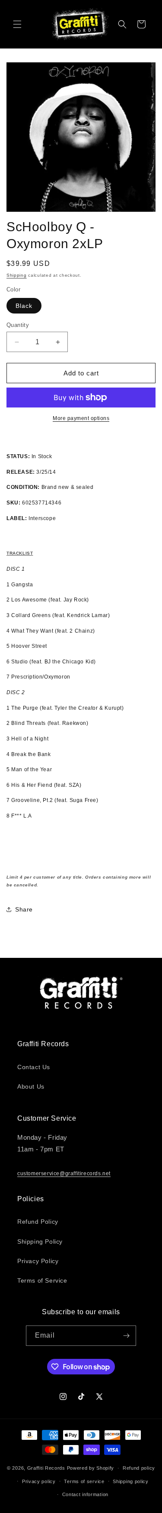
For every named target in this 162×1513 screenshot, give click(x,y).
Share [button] (24, 909)
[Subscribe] (126, 1335)
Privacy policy (39, 1481)
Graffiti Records (46, 1468)
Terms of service (84, 1481)
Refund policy (139, 1468)
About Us (30, 1086)
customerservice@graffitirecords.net (64, 1173)
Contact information (85, 1494)
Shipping (16, 275)
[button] (17, 24)
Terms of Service (42, 1280)
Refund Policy (37, 1221)
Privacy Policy (37, 1261)
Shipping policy (131, 1481)
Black (24, 305)
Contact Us (33, 1067)
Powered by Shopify (90, 1468)
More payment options (81, 418)
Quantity (17, 325)
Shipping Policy (40, 1241)
